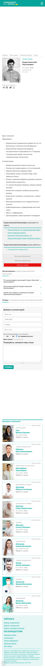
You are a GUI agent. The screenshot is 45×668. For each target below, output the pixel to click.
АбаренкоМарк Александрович (24, 450)
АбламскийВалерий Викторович (24, 583)
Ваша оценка (8, 339)
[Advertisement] (22, 29)
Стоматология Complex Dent (18, 249)
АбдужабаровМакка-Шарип (21, 469)
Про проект (8, 646)
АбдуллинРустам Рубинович (23, 526)
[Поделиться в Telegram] (3, 88)
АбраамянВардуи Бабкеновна (23, 602)
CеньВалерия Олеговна (23, 431)
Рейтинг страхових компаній (14, 628)
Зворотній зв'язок (10, 643)
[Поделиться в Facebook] (6, 88)
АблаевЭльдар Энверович (23, 564)
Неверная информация (22, 261)
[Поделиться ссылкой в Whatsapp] (14, 88)
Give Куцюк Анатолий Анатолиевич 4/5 (21, 339)
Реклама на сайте (10, 635)
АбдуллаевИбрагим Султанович (24, 488)
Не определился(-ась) (25, 336)
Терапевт (30, 59)
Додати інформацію (11, 641)
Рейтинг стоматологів (11, 625)
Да (8, 336)
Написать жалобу (22, 265)
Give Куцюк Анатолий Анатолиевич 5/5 (22, 339)
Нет (13, 336)
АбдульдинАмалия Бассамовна (23, 545)
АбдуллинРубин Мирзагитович (24, 507)
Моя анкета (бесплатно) (22, 256)
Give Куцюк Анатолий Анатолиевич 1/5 (15, 339)
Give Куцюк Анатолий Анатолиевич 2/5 (17, 339)
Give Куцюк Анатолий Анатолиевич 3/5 (19, 339)
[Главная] (12, 3)
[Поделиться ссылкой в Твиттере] (10, 88)
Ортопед (24, 59)
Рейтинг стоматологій (11, 623)
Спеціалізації (8, 638)
